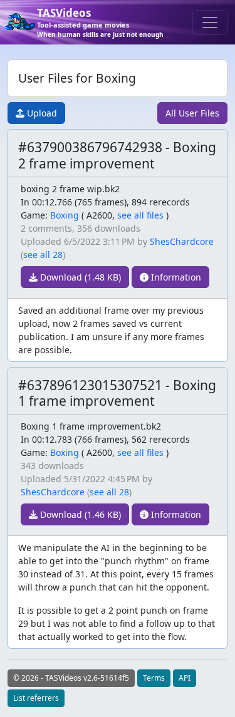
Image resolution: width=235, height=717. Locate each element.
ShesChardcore (182, 241)
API (185, 678)
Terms (154, 678)
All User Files (192, 113)
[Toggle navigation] (209, 22)
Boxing (64, 215)
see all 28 (43, 254)
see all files (140, 215)
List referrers (36, 698)
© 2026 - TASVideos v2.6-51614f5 (71, 678)
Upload (40, 113)
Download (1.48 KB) (79, 277)
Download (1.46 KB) (79, 514)
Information (175, 277)
